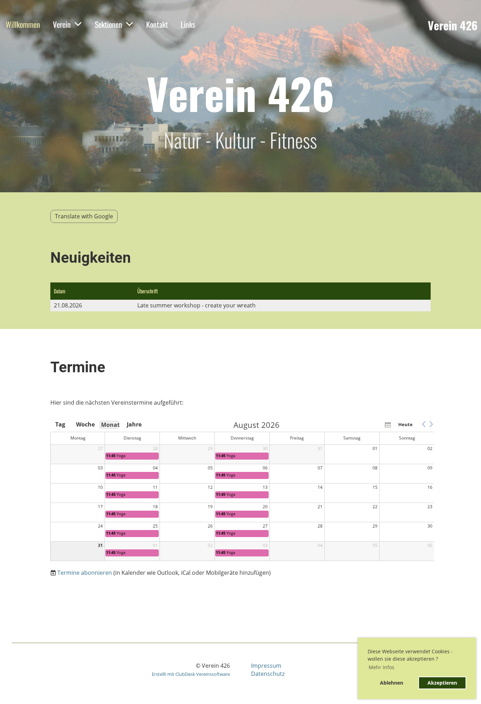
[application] (242, 491)
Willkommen (23, 24)
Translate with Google (84, 216)
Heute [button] (405, 424)
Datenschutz (268, 674)
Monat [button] (110, 425)
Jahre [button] (134, 424)
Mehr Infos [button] (381, 667)
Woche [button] (85, 424)
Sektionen (108, 24)
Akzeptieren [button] (442, 682)
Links (188, 24)
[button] (423, 424)
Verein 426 (452, 25)
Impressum (266, 665)
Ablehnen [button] (391, 682)
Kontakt (157, 24)
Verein (62, 24)
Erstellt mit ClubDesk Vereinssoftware (191, 674)
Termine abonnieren (84, 573)
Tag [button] (60, 424)
